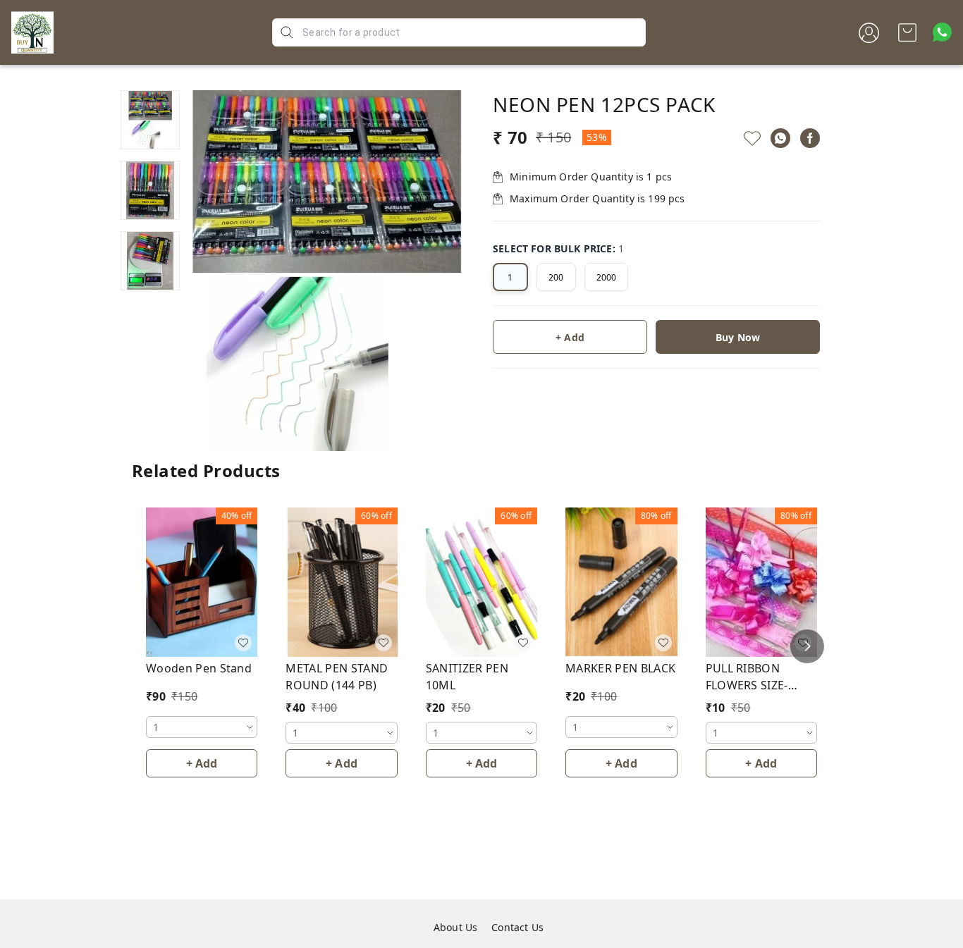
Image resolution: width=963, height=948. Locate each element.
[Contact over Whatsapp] (942, 32)
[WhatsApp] (780, 138)
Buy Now (738, 337)
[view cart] (907, 32)
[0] (907, 32)
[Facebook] (810, 138)
